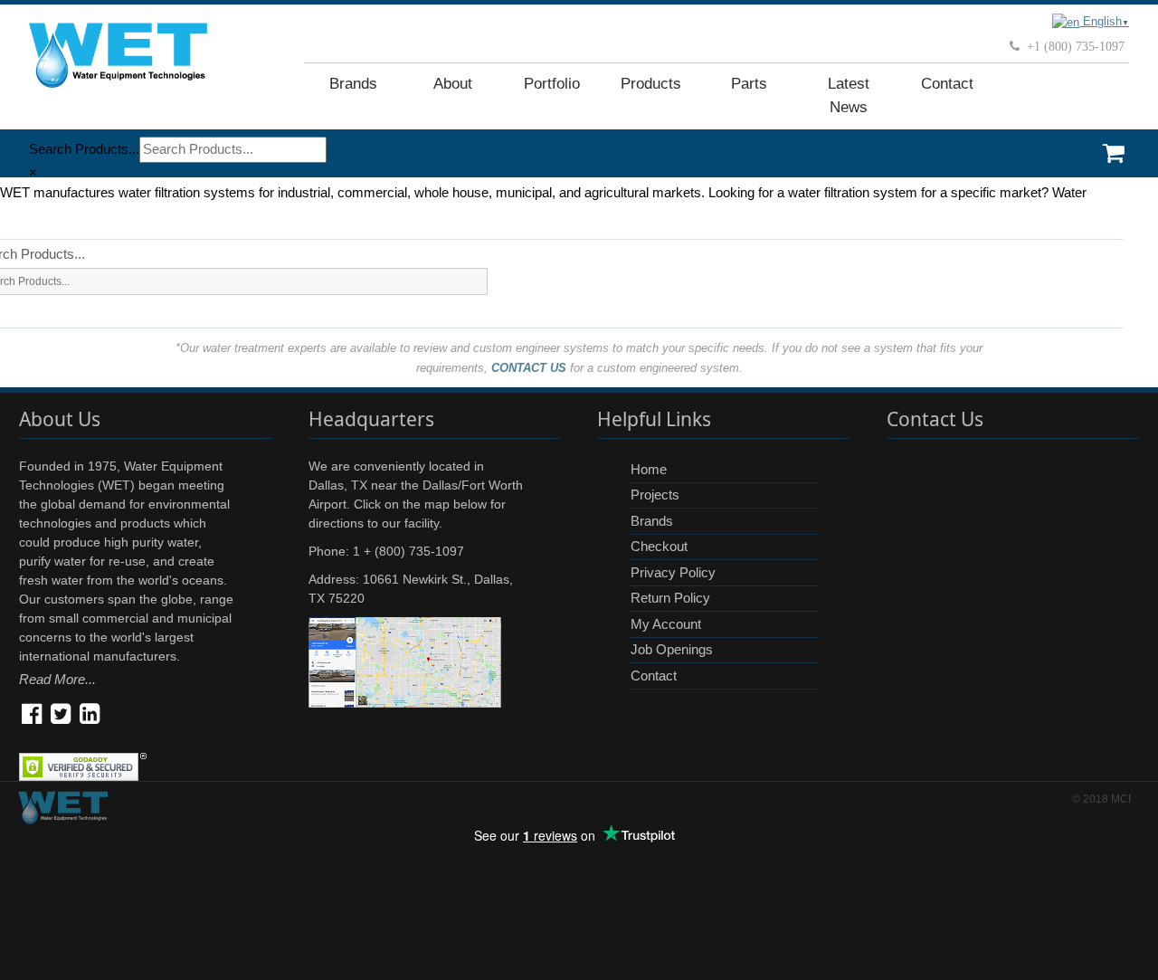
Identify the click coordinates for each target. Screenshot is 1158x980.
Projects (655, 494)
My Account (666, 624)
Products (651, 83)
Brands (353, 83)
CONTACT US (528, 368)
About (452, 83)
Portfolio (552, 83)
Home (649, 469)
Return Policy (670, 597)
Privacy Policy (673, 572)
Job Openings (672, 649)
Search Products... (84, 149)
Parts (749, 83)
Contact (947, 83)
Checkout (659, 546)
